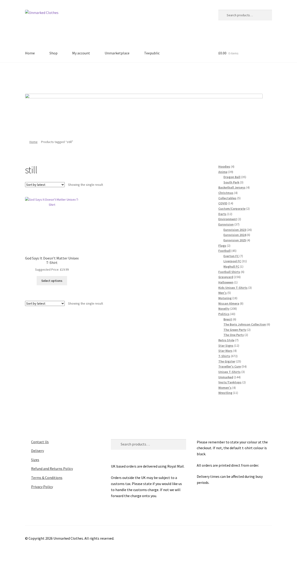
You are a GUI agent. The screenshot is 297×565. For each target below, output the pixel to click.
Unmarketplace (117, 53)
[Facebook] (129, 76)
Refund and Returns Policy (52, 468)
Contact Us (40, 441)
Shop (53, 53)
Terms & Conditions (46, 477)
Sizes (35, 459)
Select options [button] (51, 281)
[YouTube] (167, 76)
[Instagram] (155, 76)
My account (81, 53)
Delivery (37, 450)
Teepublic (152, 53)
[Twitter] (142, 76)
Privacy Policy (42, 486)
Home (30, 53)
